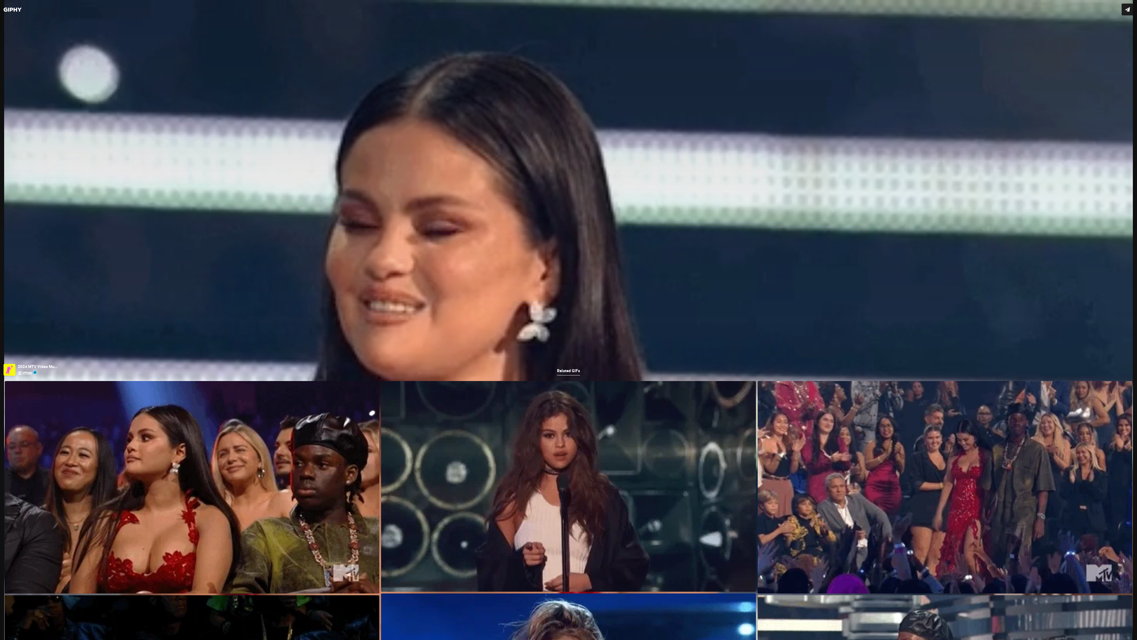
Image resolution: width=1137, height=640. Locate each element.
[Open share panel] (1127, 9)
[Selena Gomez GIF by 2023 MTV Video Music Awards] (568, 320)
